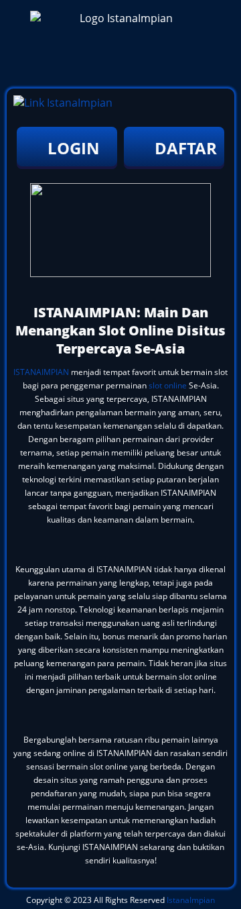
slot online (168, 385)
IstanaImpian (191, 900)
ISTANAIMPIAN (41, 372)
